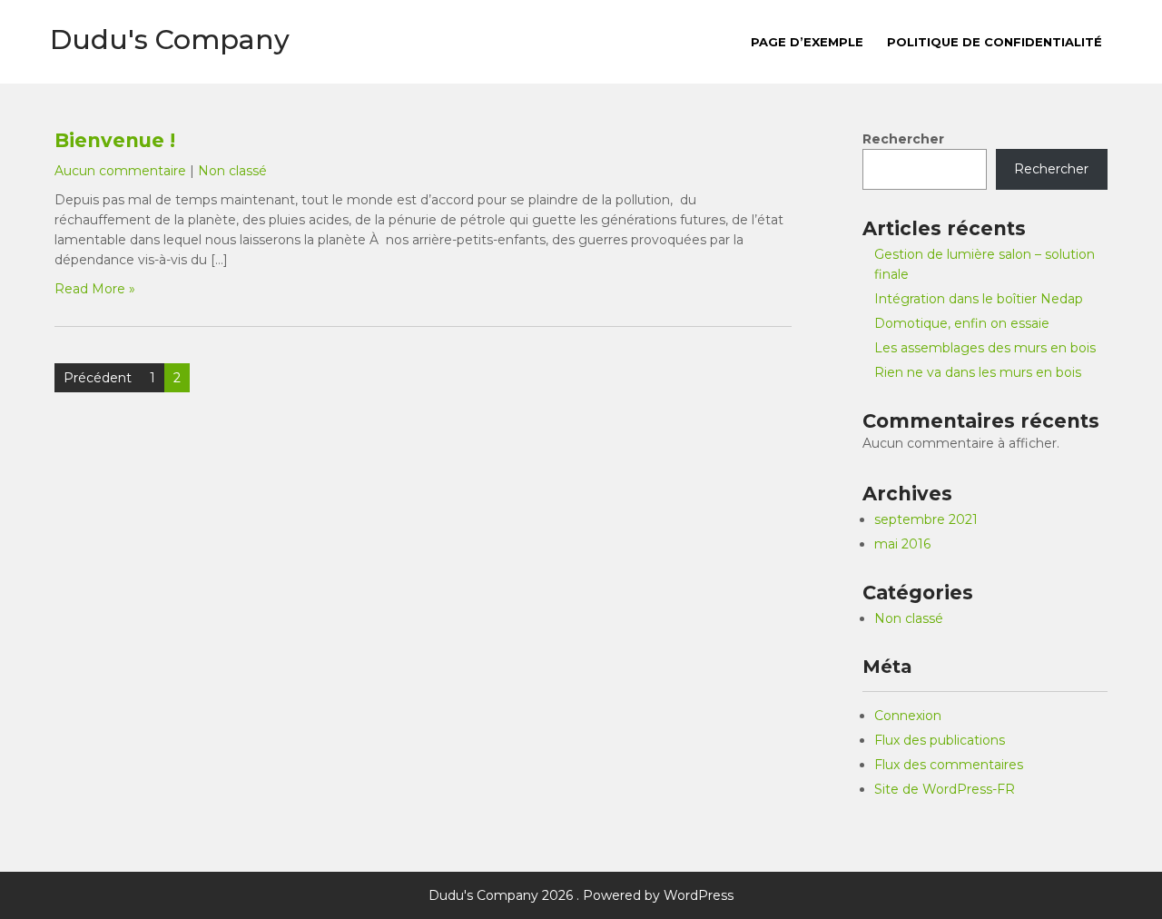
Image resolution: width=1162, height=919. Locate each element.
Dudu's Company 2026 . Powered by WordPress (581, 895)
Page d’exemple (807, 42)
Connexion (907, 715)
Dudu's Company (170, 39)
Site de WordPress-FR (944, 789)
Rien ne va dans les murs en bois (977, 372)
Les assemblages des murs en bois (985, 348)
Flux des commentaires (948, 764)
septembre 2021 (926, 519)
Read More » (94, 289)
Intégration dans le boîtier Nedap (978, 299)
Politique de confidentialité (994, 42)
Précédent (98, 378)
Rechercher (903, 139)
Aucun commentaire (120, 171)
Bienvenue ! (114, 140)
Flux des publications (939, 740)
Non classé (232, 171)
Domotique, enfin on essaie (961, 323)
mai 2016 (902, 544)
